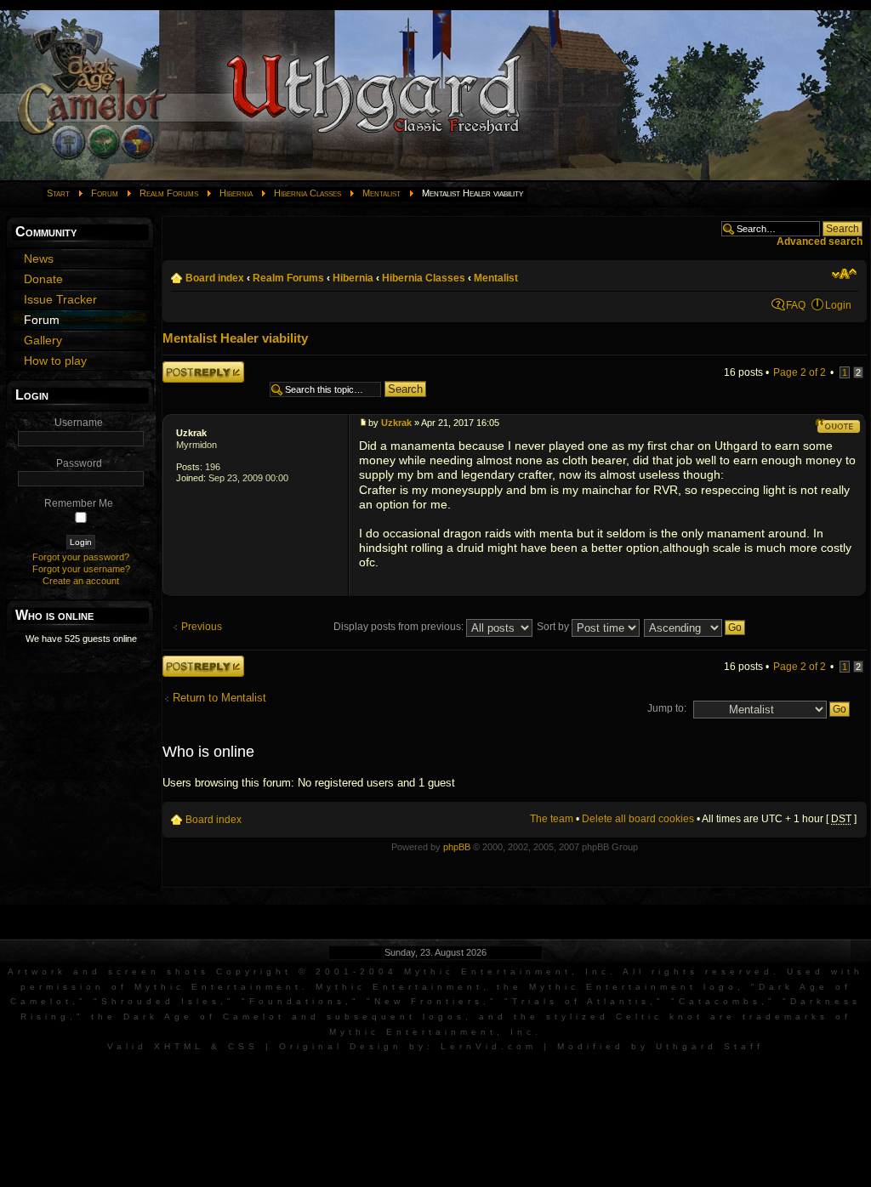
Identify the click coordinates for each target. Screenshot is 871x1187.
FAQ (796, 305)
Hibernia (236, 193)
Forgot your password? (80, 557)
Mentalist (381, 193)
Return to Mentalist (219, 697)
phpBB (456, 847)
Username (78, 423)
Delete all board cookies (638, 819)
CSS (243, 1046)
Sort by (554, 627)
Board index (214, 278)
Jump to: (666, 708)
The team (551, 819)
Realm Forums (168, 193)
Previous (201, 627)
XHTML (179, 1046)
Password (79, 463)
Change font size (844, 273)
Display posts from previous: (399, 627)
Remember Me (78, 503)
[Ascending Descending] (695, 627)
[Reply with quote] (838, 425)
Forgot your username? (81, 569)
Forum (104, 193)
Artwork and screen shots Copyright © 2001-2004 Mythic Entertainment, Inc (309, 971)
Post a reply (189, 366)
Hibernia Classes (307, 193)
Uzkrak (191, 433)
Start (58, 193)
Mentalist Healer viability (235, 338)
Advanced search (819, 241)
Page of (799, 372)
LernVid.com (489, 1046)
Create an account (81, 581)
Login (838, 305)
